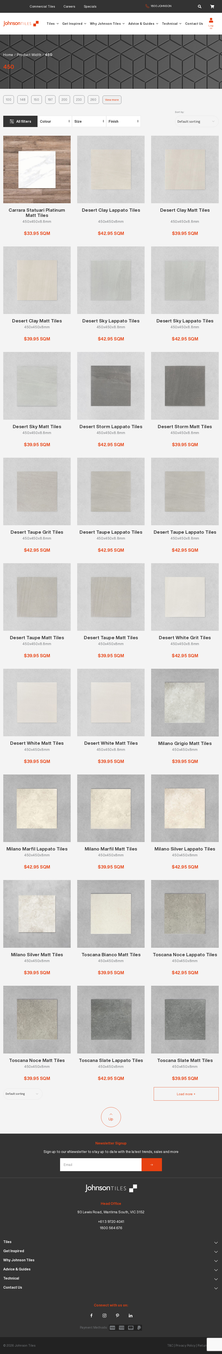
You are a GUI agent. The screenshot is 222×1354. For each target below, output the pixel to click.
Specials (90, 6)
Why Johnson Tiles (105, 23)
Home (8, 54)
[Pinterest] (117, 1314)
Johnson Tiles (25, 1345)
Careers (69, 6)
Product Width (29, 54)
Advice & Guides (141, 23)
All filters (23, 121)
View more (112, 100)
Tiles (51, 23)
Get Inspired (72, 23)
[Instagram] (104, 1314)
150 (36, 99)
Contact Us (194, 23)
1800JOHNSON (161, 6)
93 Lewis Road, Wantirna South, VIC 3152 (111, 1212)
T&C (170, 1345)
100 (8, 99)
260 (93, 99)
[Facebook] (91, 1314)
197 (50, 99)
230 (79, 99)
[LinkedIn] (130, 1314)
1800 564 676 (111, 1227)
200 (64, 99)
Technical (170, 23)
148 (22, 99)
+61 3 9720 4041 (111, 1221)
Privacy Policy (186, 1345)
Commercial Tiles (42, 6)
